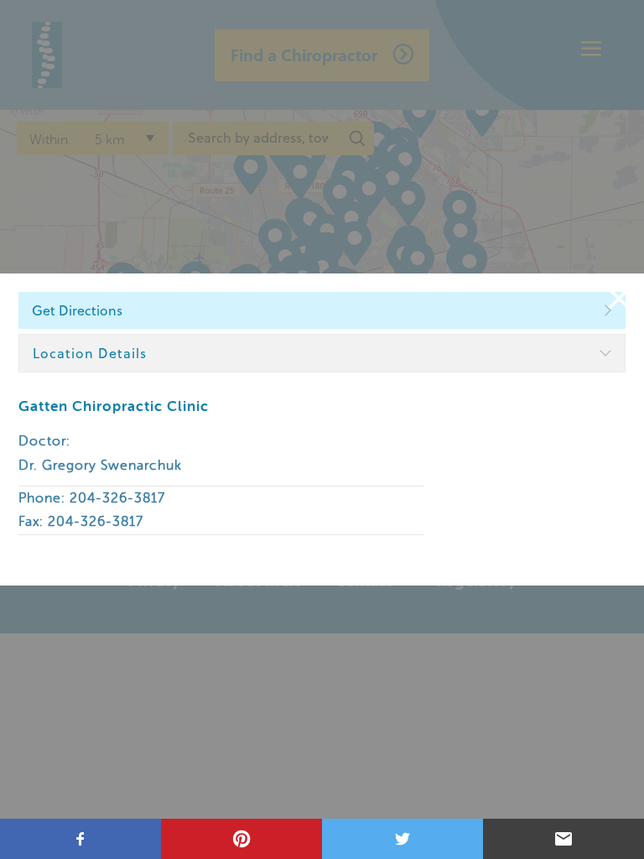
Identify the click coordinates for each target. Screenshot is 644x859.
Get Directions (77, 310)
